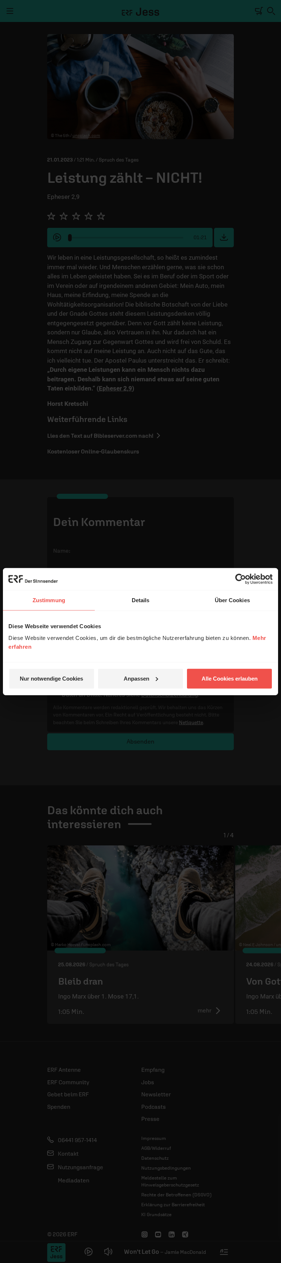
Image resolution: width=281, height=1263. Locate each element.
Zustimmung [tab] (49, 600)
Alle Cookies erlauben (230, 678)
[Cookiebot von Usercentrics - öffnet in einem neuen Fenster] (241, 579)
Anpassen (136, 678)
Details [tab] (141, 600)
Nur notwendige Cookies (51, 678)
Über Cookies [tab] (232, 600)
